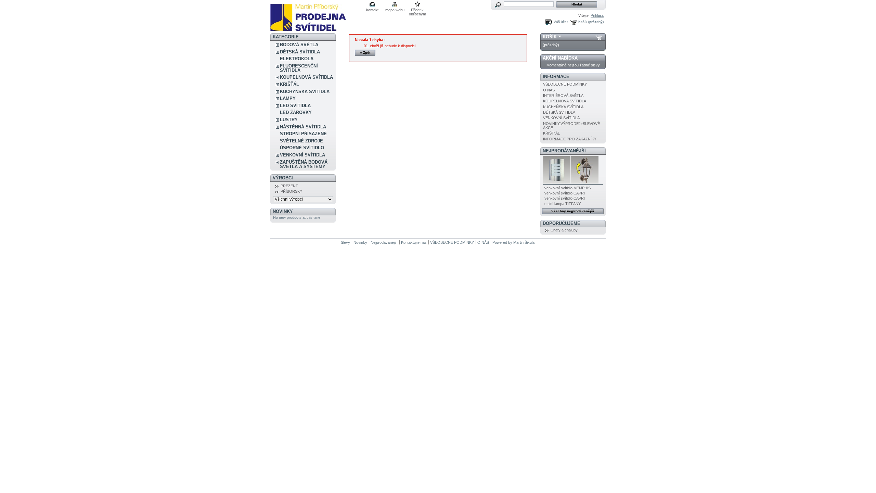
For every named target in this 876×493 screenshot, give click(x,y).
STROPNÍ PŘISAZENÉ (303, 133)
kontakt (372, 10)
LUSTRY (289, 119)
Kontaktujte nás (414, 242)
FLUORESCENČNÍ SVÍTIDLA (299, 68)
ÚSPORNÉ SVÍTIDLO (302, 147)
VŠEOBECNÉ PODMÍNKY (565, 84)
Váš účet (561, 22)
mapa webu (394, 10)
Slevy (345, 242)
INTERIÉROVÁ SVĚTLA (563, 95)
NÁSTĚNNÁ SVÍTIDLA (303, 126)
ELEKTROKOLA (296, 58)
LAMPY (288, 98)
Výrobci (283, 177)
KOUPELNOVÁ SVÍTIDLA (306, 77)
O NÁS (549, 90)
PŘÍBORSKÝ (291, 191)
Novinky (283, 211)
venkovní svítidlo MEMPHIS (567, 188)
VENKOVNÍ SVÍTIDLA (302, 154)
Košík (582, 22)
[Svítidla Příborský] (308, 28)
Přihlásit (597, 15)
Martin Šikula (523, 242)
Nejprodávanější (564, 150)
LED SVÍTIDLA (295, 105)
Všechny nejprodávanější (572, 211)
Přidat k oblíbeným (417, 10)
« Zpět (365, 52)
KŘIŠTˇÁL (551, 133)
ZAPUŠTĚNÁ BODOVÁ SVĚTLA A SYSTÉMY (303, 164)
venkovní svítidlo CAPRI (564, 193)
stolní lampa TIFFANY (562, 204)
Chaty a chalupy (564, 230)
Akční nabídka (560, 58)
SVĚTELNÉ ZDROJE (301, 140)
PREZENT (289, 186)
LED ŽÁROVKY (296, 112)
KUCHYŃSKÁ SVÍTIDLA (305, 91)
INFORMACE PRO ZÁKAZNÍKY (569, 139)
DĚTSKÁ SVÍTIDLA (300, 51)
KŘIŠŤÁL (289, 84)
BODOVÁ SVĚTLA (299, 44)
